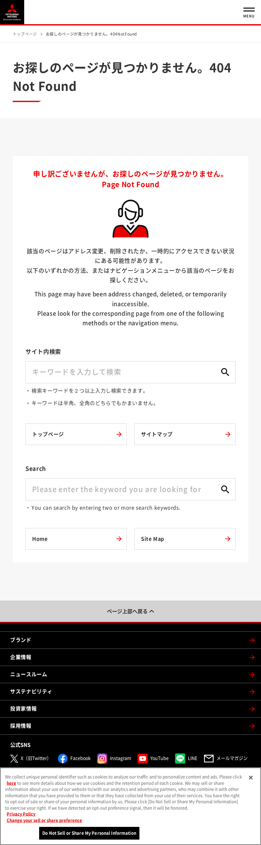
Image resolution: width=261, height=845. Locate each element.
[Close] (251, 778)
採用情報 (21, 725)
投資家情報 (23, 708)
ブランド (21, 639)
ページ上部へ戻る (127, 611)
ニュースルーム (28, 674)
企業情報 (21, 657)
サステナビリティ (31, 691)
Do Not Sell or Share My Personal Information (89, 833)
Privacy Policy (21, 814)
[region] (130, 806)
